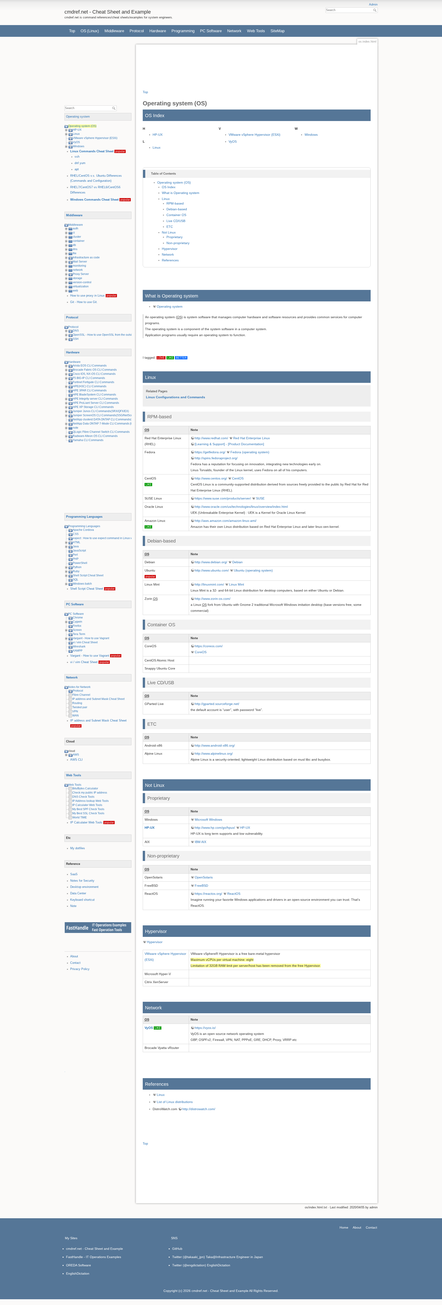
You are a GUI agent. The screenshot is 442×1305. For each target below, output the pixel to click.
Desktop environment (84, 887)
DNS (76, 330)
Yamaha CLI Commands (88, 440)
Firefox (77, 625)
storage (77, 278)
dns (75, 249)
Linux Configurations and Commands (175, 397)
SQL (75, 579)
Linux (76, 134)
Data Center (78, 893)
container (78, 241)
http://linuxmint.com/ (209, 584)
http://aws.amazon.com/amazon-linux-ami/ (225, 521)
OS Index (168, 187)
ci (74, 232)
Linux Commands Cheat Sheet (91, 151)
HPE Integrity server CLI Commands (95, 398)
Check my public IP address (89, 792)
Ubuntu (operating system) (253, 570)
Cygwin (77, 621)
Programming (183, 31)
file (74, 253)
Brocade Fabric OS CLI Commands (95, 369)
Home (344, 1227)
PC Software (211, 31)
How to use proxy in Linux (87, 295)
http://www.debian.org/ (211, 562)
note (75, 427)
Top (72, 31)
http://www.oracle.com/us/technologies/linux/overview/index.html (241, 506)
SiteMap (277, 31)
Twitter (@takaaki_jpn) (188, 1257)
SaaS (74, 874)
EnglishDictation (77, 1273)
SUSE (260, 498)
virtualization (81, 286)
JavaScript (79, 550)
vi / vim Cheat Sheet (85, 642)
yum (82, 163)
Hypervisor (169, 249)
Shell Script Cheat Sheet (88, 575)
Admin (373, 4)
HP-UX (77, 129)
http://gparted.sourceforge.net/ (217, 704)
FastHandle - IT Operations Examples (93, 1257)
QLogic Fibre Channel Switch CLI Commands (101, 431)
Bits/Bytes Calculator (85, 788)
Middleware (114, 31)
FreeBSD (201, 885)
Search (375, 10)
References (170, 260)
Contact (75, 962)
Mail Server (80, 261)
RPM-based (175, 203)
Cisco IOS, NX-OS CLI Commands (94, 373)
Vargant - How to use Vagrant (91, 638)
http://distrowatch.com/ (198, 1109)
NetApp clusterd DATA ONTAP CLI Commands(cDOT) (106, 419)
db (74, 245)
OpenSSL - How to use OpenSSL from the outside (104, 334)
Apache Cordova (83, 529)
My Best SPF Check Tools (88, 809)
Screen (77, 630)
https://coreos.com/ (209, 646)
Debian (237, 562)
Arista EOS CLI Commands (90, 365)
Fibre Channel (81, 694)
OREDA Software (78, 1265)
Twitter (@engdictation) (189, 1265)
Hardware (157, 31)
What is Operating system (180, 193)
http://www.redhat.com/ (211, 438)
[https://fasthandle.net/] (97, 927)
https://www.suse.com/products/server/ (223, 498)
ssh (77, 156)
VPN (75, 711)
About (74, 956)
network (78, 269)
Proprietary (174, 237)
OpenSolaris (204, 877)
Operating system (78, 116)
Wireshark (79, 646)
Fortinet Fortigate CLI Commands (93, 382)
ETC (169, 226)
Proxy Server (81, 274)
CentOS (238, 478)
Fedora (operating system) (249, 452)
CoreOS (200, 652)
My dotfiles (77, 848)
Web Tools (256, 31)
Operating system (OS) (82, 126)
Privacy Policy (80, 969)
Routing (77, 703)
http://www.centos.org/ (211, 478)
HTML (76, 542)
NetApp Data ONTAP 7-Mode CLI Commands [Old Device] (109, 423)
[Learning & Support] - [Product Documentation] (229, 444)
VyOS (76, 142)
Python (77, 567)
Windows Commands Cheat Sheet (94, 199)
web (75, 290)
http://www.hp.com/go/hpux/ (215, 827)
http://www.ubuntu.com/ (212, 570)
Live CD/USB (175, 221)
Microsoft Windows (208, 819)
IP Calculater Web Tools (87, 805)
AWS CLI (76, 759)
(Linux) (93, 31)
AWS (76, 754)
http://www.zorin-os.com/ (212, 599)
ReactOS (233, 893)
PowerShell (80, 563)
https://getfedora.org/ (210, 452)
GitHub (177, 1248)
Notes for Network (79, 687)
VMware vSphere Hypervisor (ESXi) (95, 138)
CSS (76, 534)
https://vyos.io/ (205, 1028)
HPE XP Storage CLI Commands (93, 407)
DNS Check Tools (83, 796)
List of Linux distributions (175, 1102)
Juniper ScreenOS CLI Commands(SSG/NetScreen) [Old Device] (113, 415)
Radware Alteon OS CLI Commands (95, 436)
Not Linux (169, 232)
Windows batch (82, 583)
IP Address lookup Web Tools (90, 801)
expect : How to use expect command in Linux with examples (110, 538)
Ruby (76, 571)
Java (76, 546)
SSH (76, 339)
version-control (82, 282)
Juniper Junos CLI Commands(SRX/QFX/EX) (101, 411)
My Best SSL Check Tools (88, 813)
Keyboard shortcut (82, 899)
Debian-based (176, 209)
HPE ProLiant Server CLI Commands (96, 402)
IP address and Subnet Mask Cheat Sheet (98, 699)
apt (77, 169)
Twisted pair (79, 707)
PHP (76, 558)
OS (83, 31)
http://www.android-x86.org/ (215, 745)
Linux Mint (236, 584)
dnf (77, 163)
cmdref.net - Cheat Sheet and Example (94, 1248)
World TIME (79, 817)
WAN (75, 715)
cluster (77, 236)
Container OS (176, 215)
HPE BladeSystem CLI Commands (94, 394)
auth (75, 228)
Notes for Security (82, 880)
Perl (75, 554)
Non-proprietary (177, 243)
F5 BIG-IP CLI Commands (89, 378)
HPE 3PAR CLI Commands (90, 390)
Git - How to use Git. (84, 302)
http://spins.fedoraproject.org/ (216, 458)
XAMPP (77, 650)
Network (234, 31)
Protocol (137, 31)
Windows (78, 146)
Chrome (78, 617)
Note (73, 906)
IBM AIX (200, 842)
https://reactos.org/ (208, 893)
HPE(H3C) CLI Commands (89, 386)
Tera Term (79, 634)
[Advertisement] (99, 72)
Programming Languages (84, 516)
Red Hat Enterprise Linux (251, 438)
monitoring (79, 265)
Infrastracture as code (86, 257)
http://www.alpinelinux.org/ (214, 753)
